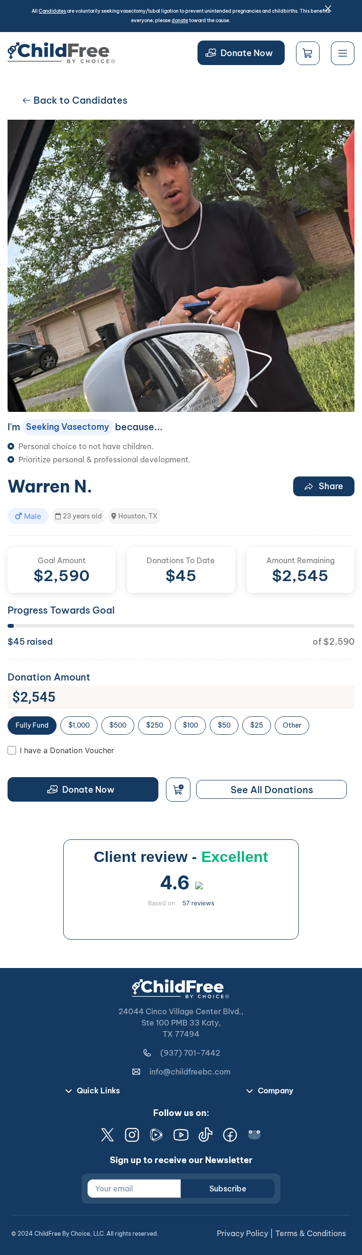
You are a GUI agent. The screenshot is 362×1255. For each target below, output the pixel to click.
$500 (117, 725)
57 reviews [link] (198, 903)
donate (180, 20)
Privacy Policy (242, 1233)
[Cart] (308, 53)
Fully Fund (32, 725)
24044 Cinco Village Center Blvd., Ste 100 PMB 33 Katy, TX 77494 (181, 1023)
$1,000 (79, 725)
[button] (28, 516)
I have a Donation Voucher (67, 750)
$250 (154, 725)
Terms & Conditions (310, 1233)
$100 (190, 725)
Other (292, 725)
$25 (256, 725)
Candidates (52, 11)
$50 (224, 725)
